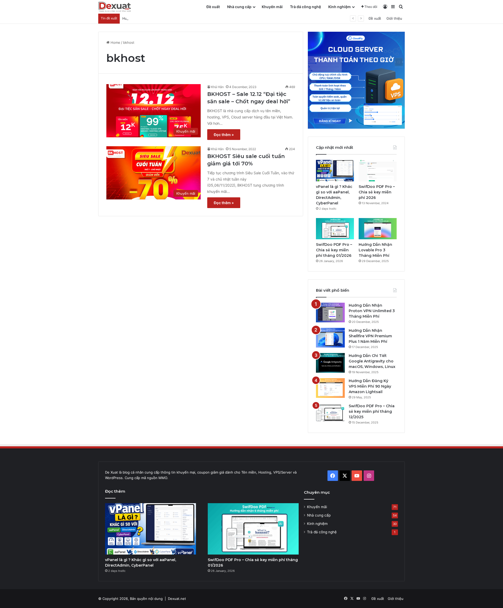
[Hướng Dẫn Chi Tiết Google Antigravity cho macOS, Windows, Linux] (330, 363)
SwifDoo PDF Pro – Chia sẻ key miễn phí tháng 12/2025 (372, 411)
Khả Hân (217, 87)
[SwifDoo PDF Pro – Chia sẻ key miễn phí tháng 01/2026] (335, 229)
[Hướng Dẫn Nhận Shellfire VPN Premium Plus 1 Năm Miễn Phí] (330, 338)
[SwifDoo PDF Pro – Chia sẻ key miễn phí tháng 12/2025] (330, 413)
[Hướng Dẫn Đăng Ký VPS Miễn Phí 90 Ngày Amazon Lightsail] (330, 388)
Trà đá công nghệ (305, 6)
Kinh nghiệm (339, 6)
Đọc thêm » (224, 134)
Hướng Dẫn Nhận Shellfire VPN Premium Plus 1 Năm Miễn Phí (370, 336)
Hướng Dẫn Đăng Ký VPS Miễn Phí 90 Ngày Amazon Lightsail (370, 386)
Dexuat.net (177, 598)
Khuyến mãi (272, 6)
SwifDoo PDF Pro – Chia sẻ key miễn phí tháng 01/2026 (334, 250)
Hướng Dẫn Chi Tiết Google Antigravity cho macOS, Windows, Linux (372, 361)
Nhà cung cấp (239, 6)
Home (115, 42)
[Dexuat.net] (114, 7)
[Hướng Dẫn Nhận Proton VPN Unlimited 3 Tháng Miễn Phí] (330, 312)
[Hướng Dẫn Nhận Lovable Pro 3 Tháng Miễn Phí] (378, 229)
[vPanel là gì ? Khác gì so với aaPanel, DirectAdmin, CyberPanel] (335, 170)
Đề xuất (213, 6)
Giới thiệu (394, 18)
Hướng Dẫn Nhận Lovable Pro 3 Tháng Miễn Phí (161, 18)
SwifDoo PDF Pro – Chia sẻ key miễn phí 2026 (377, 192)
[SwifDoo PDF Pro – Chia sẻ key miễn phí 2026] (378, 170)
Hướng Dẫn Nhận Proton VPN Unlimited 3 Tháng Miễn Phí (372, 311)
